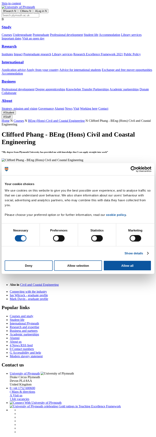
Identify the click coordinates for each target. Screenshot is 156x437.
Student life (91, 34)
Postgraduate (41, 34)
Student (8, 112)
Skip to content (11, 3)
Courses (7, 34)
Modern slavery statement (26, 356)
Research (9, 46)
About (7, 101)
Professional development (66, 34)
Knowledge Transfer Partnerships (87, 89)
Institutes (7, 54)
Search (9, 11)
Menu (25, 11)
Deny (28, 265)
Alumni (59, 108)
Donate (144, 89)
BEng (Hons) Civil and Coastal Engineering (56, 120)
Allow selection (78, 265)
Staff (7, 116)
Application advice (14, 70)
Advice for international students (80, 70)
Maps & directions (22, 391)
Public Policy (132, 54)
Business (9, 81)
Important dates (11, 38)
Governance (46, 108)
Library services (131, 34)
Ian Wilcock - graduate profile (29, 295)
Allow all (127, 265)
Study (7, 27)
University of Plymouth (25, 373)
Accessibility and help (25, 352)
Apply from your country (42, 70)
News (69, 108)
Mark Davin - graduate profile (29, 299)
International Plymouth (24, 323)
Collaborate (9, 93)
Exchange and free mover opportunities (127, 70)
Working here (89, 108)
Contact (103, 108)
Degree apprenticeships (50, 89)
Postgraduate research (37, 54)
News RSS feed (21, 345)
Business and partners (24, 330)
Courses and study (21, 316)
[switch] (59, 238)
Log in (41, 11)
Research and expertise (24, 327)
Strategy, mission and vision (19, 108)
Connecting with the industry (28, 291)
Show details (134, 253)
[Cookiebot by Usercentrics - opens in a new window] (133, 169)
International (13, 62)
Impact (18, 54)
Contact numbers (22, 349)
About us (16, 341)
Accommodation (109, 34)
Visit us (16, 395)
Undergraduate (22, 34)
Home (6, 120)
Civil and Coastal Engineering (39, 284)
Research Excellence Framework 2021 (98, 54)
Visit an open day (33, 38)
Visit (76, 108)
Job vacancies (19, 399)
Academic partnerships (124, 89)
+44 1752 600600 (22, 388)
